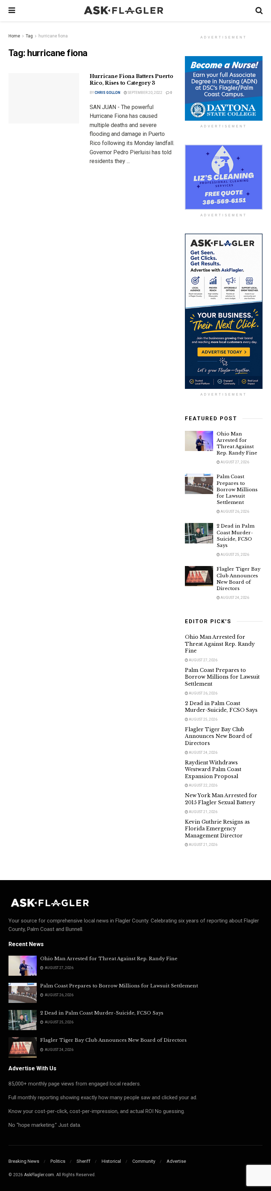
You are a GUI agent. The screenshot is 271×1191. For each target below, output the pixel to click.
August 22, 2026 (202, 785)
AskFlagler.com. (39, 1174)
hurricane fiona (53, 36)
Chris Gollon (107, 93)
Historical (111, 1161)
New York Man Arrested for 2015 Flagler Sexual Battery (221, 799)
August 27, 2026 (234, 462)
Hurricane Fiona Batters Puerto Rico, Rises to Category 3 (131, 79)
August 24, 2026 (234, 598)
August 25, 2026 (234, 555)
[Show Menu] (11, 10)
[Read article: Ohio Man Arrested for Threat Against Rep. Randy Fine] (199, 441)
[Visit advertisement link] (224, 88)
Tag (29, 36)
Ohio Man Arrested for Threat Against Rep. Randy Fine (237, 443)
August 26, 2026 (234, 511)
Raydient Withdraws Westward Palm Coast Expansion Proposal (213, 769)
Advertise (176, 1161)
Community (143, 1161)
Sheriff (83, 1161)
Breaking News (23, 1161)
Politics (57, 1161)
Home (14, 36)
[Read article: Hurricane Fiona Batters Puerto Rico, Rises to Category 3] (43, 98)
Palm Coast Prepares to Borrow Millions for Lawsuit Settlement (237, 489)
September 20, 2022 (144, 93)
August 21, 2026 (202, 812)
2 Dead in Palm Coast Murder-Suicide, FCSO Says (235, 535)
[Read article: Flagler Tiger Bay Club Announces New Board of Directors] (199, 576)
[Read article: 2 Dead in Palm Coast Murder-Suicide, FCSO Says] (199, 533)
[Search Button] (259, 10)
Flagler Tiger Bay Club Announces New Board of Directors (238, 578)
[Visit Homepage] (135, 11)
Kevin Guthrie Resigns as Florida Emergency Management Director (217, 829)
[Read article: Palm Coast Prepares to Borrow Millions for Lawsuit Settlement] (199, 484)
